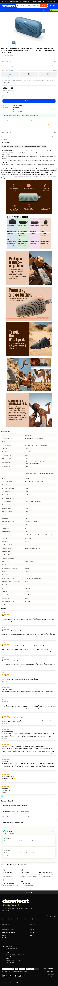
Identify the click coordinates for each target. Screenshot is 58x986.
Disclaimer (52, 974)
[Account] (50, 5)
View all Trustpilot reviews (29, 860)
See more (4, 139)
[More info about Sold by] (23, 105)
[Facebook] (54, 916)
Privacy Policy (51, 971)
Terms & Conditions (49, 968)
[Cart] (54, 5)
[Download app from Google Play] (7, 975)
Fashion (30, 10)
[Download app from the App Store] (19, 975)
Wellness (4, 10)
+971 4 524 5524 (10, 962)
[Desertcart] (8, 6)
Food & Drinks (22, 10)
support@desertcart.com (13, 956)
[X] (51, 916)
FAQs (53, 977)
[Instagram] (47, 916)
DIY (36, 10)
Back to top (29, 892)
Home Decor (13, 10)
